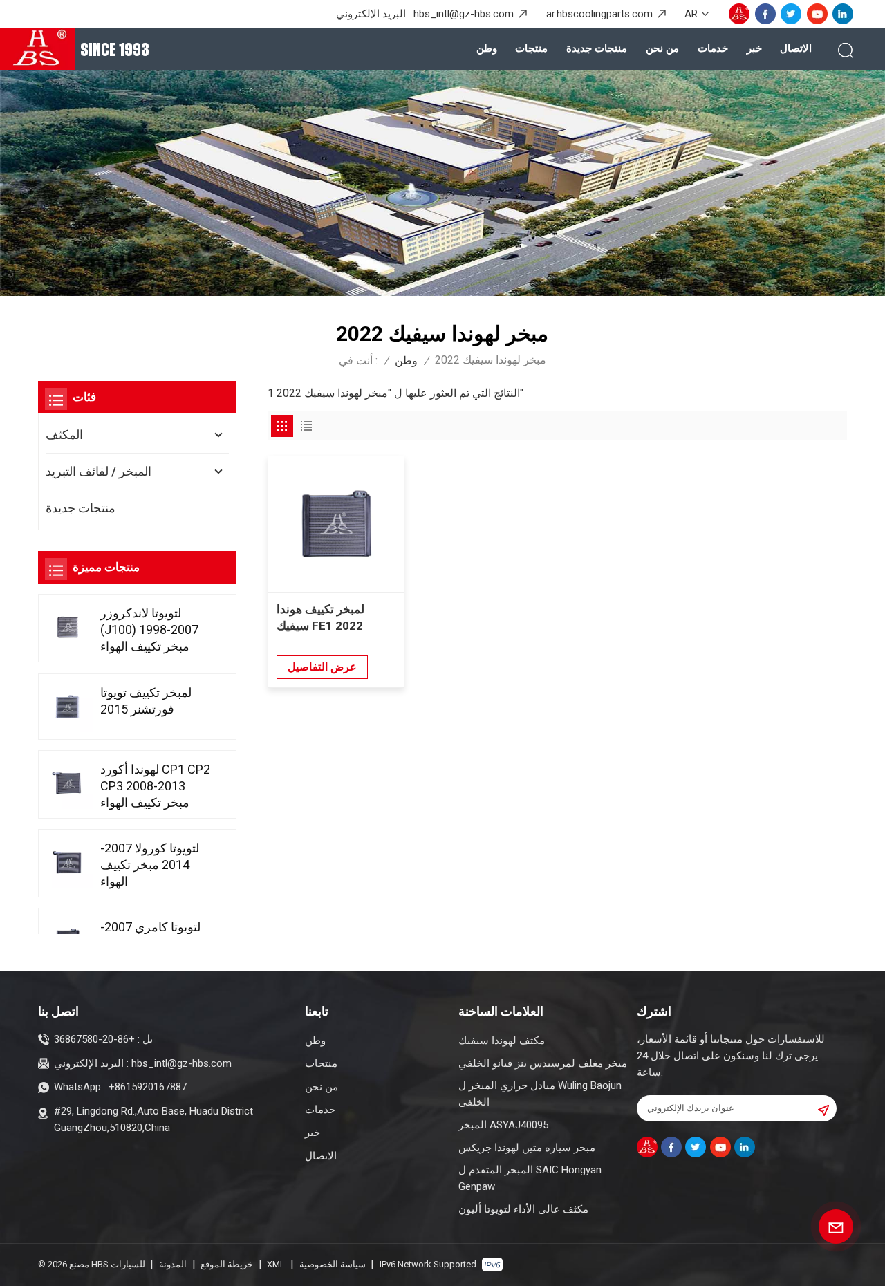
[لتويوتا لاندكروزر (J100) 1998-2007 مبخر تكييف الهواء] (67, 627)
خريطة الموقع (227, 1264)
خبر (754, 48)
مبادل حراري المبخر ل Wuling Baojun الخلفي (540, 1093)
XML (276, 1264)
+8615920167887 (148, 1087)
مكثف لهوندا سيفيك (501, 1040)
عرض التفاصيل (322, 666)
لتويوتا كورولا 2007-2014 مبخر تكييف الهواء (149, 864)
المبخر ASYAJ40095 (503, 1125)
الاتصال (796, 48)
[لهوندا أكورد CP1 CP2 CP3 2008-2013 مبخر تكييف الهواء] (67, 783)
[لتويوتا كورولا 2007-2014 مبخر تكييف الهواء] (67, 862)
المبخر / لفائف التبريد (98, 471)
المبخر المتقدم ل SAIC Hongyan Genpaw (530, 1178)
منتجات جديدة (596, 48)
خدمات (713, 48)
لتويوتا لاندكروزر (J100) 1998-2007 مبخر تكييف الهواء (149, 629)
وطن (486, 48)
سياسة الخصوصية (332, 1264)
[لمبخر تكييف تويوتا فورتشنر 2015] (67, 706)
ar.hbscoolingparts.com (599, 14)
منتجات (531, 48)
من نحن (662, 48)
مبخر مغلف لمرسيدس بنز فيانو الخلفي (542, 1063)
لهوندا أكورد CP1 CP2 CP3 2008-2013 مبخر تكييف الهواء (155, 786)
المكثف (64, 434)
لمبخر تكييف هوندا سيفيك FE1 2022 (320, 617)
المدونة (173, 1264)
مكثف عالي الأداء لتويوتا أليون (523, 1209)
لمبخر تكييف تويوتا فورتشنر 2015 (146, 700)
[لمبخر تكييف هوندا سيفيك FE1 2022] (336, 524)
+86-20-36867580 (94, 1039)
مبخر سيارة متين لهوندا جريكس (526, 1147)
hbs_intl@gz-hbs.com (463, 14)
